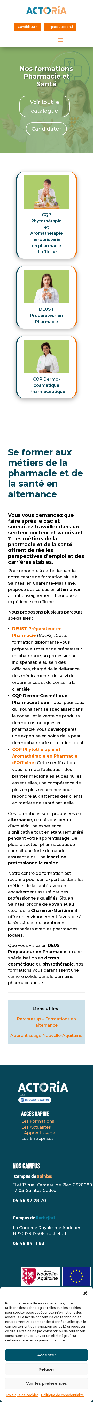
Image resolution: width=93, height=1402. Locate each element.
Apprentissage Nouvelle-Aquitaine (46, 1035)
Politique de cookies (22, 1395)
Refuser (46, 1369)
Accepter (46, 1355)
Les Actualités (36, 1127)
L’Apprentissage (38, 1132)
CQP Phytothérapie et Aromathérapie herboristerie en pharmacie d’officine (46, 233)
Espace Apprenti (60, 27)
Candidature (27, 27)
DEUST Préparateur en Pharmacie (46, 315)
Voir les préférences (46, 1383)
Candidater (46, 129)
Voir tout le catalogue (44, 106)
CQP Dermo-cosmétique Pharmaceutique (47, 385)
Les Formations (37, 1121)
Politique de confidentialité (62, 1395)
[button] (85, 1293)
